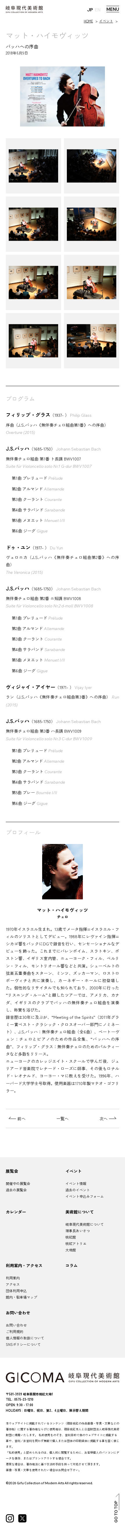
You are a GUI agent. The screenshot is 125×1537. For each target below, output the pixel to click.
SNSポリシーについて (23, 1344)
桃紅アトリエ (75, 1243)
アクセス (13, 1284)
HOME (88, 20)
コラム (71, 1265)
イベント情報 (75, 1183)
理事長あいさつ (77, 1230)
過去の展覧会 (16, 1189)
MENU (112, 9)
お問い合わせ (18, 1313)
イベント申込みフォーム (84, 1196)
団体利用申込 (16, 1290)
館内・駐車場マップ (21, 1297)
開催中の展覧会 (18, 1183)
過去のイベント (77, 1189)
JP (90, 10)
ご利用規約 (14, 1331)
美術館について (79, 1212)
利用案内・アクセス (24, 1265)
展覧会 (12, 1171)
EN (98, 10)
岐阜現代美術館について (84, 1224)
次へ (103, 1118)
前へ (21, 1118)
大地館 (70, 1249)
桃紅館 (70, 1236)
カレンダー (16, 1212)
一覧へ (62, 1118)
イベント (106, 20)
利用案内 (13, 1277)
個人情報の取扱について (25, 1337)
